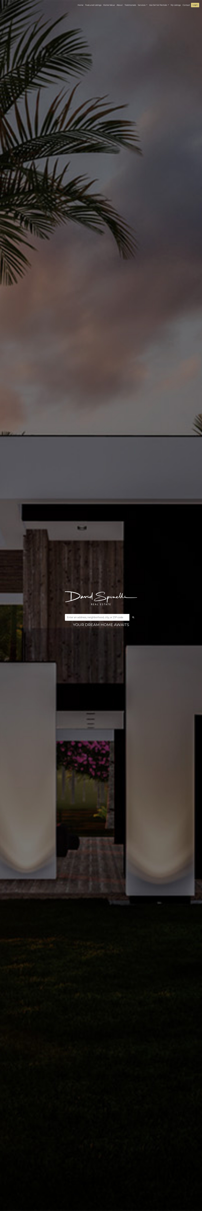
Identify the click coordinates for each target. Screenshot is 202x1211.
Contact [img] (186, 5)
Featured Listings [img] (93, 5)
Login (195, 5)
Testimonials (130, 5)
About (120, 5)
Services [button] (142, 5)
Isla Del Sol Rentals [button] (158, 5)
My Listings (176, 5)
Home (80, 5)
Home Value (109, 5)
